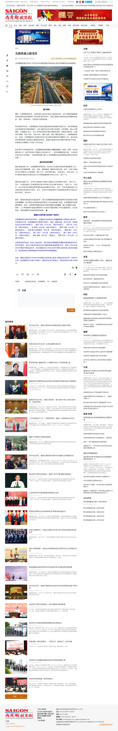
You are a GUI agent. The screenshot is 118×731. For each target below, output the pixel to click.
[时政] (7, 92)
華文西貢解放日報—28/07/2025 (93, 516)
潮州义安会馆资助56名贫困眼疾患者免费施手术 (97, 182)
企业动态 (31, 25)
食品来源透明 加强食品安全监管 (93, 434)
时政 (10, 25)
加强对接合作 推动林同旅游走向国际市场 (97, 418)
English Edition (34, 1)
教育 (50, 25)
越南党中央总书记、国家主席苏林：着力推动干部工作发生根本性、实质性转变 (52, 401)
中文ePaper (71, 1)
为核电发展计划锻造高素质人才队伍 (95, 314)
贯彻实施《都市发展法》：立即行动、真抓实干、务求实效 (50, 641)
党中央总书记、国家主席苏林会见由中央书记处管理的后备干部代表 (53, 587)
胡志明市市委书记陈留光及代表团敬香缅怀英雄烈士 (97, 458)
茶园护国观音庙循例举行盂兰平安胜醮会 (96, 198)
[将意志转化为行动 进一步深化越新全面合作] (16, 350)
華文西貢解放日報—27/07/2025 (93, 520)
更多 (15, 696)
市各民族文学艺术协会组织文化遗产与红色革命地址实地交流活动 (98, 407)
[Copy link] (7, 81)
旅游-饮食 (84, 25)
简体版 (93, 25)
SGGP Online (23, 1)
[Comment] (7, 86)
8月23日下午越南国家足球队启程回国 (95, 283)
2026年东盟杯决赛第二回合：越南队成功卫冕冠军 (97, 261)
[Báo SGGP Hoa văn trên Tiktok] (83, 2)
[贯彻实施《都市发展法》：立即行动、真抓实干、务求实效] (16, 647)
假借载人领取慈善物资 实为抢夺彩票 (95, 75)
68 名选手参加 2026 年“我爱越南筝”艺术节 (97, 402)
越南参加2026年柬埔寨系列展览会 (94, 131)
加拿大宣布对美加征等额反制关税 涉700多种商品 (98, 167)
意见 (107, 25)
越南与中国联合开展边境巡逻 (40, 437)
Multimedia (90, 453)
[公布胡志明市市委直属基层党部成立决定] (16, 499)
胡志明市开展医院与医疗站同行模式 (95, 356)
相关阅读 (9, 322)
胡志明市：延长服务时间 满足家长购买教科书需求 (97, 222)
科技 (59, 25)
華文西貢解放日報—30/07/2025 (93, 508)
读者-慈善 (76, 25)
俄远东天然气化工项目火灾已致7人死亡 (98, 144)
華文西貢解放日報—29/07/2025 (93, 512)
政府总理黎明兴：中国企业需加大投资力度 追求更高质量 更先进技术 (52, 531)
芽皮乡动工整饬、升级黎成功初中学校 (96, 235)
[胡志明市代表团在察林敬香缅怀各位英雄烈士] (16, 629)
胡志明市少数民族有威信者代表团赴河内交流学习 (98, 203)
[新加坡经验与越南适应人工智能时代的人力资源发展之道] (16, 368)
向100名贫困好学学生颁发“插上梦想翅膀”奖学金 (97, 240)
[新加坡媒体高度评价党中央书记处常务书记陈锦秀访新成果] (16, 573)
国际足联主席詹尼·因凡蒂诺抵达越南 (95, 275)
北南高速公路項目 (30, 281)
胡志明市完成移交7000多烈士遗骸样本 (96, 476)
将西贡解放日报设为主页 (106, 724)
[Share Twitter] (7, 66)
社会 (15, 25)
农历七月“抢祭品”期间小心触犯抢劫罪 (97, 52)
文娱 (69, 25)
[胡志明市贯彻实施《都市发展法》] (16, 685)
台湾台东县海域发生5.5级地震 (93, 172)
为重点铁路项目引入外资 (92, 109)
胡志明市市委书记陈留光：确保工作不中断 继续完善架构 (50, 474)
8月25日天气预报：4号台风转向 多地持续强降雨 (97, 486)
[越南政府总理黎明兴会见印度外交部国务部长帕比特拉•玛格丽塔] (16, 387)
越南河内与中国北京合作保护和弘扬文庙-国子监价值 (97, 372)
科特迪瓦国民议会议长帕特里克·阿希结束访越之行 (47, 511)
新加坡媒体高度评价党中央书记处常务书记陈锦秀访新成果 (50, 567)
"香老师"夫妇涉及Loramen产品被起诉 (95, 79)
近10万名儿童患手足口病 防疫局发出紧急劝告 (97, 361)
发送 (72, 310)
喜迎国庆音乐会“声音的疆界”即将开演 (96, 392)
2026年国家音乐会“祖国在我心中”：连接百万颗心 (97, 397)
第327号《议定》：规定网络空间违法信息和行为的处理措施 (97, 325)
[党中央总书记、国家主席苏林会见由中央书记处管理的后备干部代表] (16, 592)
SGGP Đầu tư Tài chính (58, 1)
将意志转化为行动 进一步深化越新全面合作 (45, 344)
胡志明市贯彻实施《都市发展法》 (41, 679)
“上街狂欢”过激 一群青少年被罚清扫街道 (96, 71)
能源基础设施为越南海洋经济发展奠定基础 (97, 123)
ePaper (87, 498)
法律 (20, 25)
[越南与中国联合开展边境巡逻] (16, 443)
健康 (64, 25)
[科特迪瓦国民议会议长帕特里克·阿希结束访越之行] (16, 517)
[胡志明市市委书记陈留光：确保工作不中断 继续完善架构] (16, 480)
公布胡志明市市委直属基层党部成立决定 (44, 493)
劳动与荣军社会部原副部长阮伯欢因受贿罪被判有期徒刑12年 (98, 66)
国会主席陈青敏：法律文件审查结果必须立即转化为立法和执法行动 (53, 550)
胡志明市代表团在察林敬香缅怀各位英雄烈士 (45, 623)
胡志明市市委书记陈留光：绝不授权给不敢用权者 (47, 604)
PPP (48, 281)
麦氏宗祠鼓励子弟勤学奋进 (92, 251)
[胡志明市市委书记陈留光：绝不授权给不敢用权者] (16, 610)
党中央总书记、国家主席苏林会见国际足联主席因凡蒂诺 (50, 325)
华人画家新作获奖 (89, 208)
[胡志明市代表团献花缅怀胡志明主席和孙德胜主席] (16, 666)
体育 (54, 25)
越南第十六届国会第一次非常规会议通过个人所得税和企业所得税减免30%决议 (98, 492)
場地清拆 (54, 281)
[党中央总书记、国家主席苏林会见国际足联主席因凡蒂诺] (16, 331)
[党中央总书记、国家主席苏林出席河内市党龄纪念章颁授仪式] (16, 461)
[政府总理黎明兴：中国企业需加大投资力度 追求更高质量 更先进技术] (16, 536)
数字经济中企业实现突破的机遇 (93, 135)
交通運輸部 (41, 281)
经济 (25, 25)
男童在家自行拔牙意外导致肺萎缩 (94, 348)
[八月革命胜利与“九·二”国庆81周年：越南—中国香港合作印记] (16, 424)
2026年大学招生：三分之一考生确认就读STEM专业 (96, 246)
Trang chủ (6, 25)
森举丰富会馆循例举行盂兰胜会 (93, 212)
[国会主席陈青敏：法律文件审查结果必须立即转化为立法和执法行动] (16, 554)
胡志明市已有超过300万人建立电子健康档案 (97, 352)
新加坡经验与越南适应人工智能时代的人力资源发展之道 (50, 362)
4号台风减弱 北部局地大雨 (92, 480)
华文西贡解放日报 (19, 15)
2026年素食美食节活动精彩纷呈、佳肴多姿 (97, 438)
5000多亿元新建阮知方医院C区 (95, 335)
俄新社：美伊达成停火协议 (92, 162)
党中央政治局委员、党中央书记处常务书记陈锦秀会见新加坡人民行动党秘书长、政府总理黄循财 (62, 5)
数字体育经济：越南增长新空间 (93, 279)
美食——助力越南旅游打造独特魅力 (95, 442)
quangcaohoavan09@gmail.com (15, 726)
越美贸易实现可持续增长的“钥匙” (94, 127)
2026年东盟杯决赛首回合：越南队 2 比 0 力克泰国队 (97, 288)
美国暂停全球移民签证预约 (92, 158)
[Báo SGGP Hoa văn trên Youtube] (80, 2)
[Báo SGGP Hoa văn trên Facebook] (77, 2)
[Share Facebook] (7, 60)
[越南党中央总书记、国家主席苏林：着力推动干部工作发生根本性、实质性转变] (16, 406)
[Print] (7, 76)
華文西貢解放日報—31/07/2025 (95, 502)
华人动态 (44, 25)
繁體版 (100, 25)
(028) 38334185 (10, 724)
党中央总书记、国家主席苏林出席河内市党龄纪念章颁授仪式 (51, 455)
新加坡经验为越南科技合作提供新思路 (96, 310)
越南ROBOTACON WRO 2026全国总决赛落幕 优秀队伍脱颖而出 (97, 319)
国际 (37, 25)
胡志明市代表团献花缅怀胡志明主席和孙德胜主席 (47, 660)
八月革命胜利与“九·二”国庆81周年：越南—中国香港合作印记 (51, 418)
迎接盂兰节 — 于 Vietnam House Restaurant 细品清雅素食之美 (97, 447)
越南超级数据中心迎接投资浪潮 (95, 298)
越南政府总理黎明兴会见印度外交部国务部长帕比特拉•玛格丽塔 (52, 381)
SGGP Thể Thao (45, 1)
